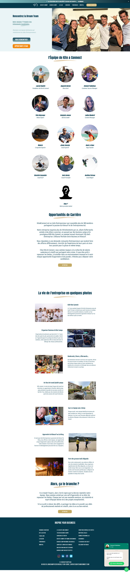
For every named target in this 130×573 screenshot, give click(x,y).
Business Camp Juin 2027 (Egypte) (64, 550)
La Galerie (41, 539)
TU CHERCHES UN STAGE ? (84, 542)
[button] (127, 544)
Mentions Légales (83, 533)
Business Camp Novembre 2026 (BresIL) (66, 542)
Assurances (81, 539)
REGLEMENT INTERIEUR (84, 545)
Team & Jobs (42, 536)
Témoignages (42, 542)
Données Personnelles (84, 536)
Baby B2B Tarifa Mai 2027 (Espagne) (65, 547)
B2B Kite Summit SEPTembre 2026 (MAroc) (66, 539)
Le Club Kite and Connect (63, 530)
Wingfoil (41, 545)
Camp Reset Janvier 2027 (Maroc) (64, 545)
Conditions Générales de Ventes (86, 530)
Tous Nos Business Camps (63, 533)
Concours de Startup (62, 536)
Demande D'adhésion (44, 530)
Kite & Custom (42, 533)
